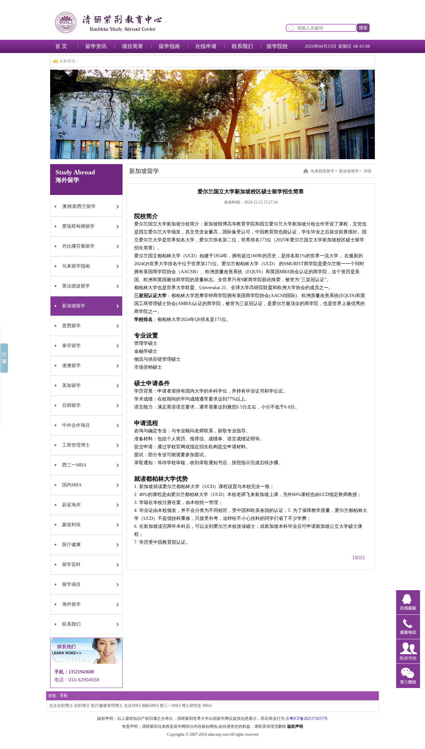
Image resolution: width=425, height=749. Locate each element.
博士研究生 (192, 705)
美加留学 (71, 385)
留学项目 (71, 584)
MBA (207, 705)
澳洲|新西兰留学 (79, 206)
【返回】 (359, 557)
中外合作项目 (76, 425)
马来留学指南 (76, 266)
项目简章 (132, 46)
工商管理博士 (76, 445)
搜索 (363, 27)
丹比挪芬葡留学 (78, 246)
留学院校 (277, 46)
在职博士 (82, 705)
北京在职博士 (61, 705)
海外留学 (71, 604)
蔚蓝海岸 (71, 504)
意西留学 (71, 325)
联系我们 (242, 46)
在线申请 (205, 46)
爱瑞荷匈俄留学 (78, 226)
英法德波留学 (76, 285)
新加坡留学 (73, 305)
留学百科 (71, 564)
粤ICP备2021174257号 (309, 718)
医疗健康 (71, 544)
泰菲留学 (71, 345)
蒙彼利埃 (71, 524)
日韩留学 (71, 405)
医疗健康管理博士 (107, 705)
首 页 (61, 46)
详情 (368, 171)
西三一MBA (74, 465)
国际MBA (150, 705)
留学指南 (169, 46)
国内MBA (72, 484)
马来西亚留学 (322, 171)
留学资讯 (96, 46)
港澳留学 (71, 365)
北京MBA (132, 705)
